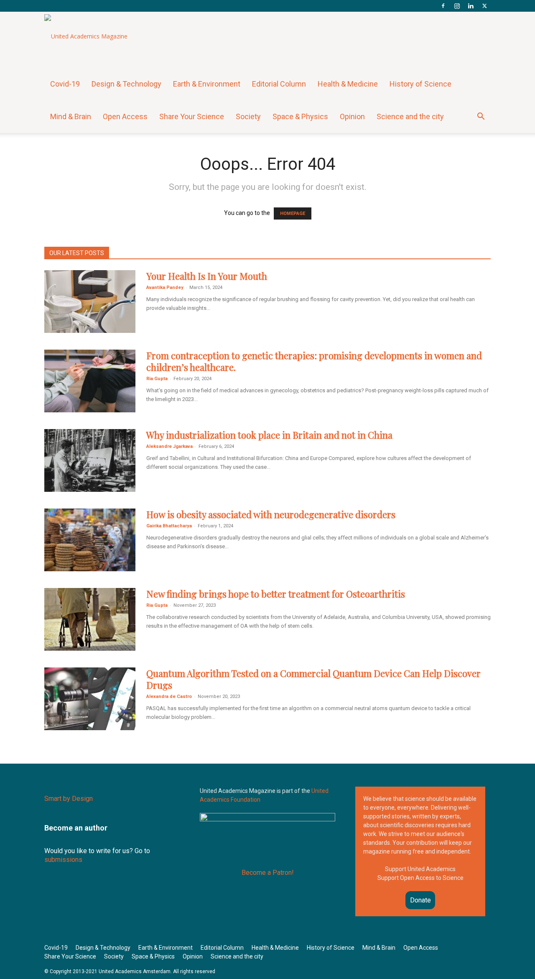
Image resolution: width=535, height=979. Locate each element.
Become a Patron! (268, 873)
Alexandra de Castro (169, 696)
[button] (481, 117)
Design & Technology (126, 83)
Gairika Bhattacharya (169, 526)
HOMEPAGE (292, 213)
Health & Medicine (348, 83)
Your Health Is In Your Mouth (206, 276)
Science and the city (410, 116)
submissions (63, 860)
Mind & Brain (70, 116)
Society (248, 116)
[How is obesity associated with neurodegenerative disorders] (89, 540)
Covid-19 (65, 83)
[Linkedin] (470, 6)
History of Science (420, 83)
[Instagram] (457, 6)
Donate (420, 900)
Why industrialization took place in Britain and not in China (269, 435)
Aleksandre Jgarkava (169, 446)
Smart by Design (68, 799)
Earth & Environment (206, 83)
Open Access (125, 116)
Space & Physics (300, 116)
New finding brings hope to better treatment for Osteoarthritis (275, 594)
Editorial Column (279, 83)
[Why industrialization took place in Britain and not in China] (89, 460)
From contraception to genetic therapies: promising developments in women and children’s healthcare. (314, 361)
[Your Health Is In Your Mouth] (89, 301)
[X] (484, 6)
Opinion (352, 116)
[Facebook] (443, 6)
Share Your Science (191, 116)
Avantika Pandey (164, 287)
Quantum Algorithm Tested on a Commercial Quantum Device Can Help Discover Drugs (313, 679)
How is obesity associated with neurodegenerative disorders (270, 514)
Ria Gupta (157, 378)
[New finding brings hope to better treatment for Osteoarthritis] (89, 619)
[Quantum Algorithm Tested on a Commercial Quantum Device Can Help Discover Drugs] (89, 698)
